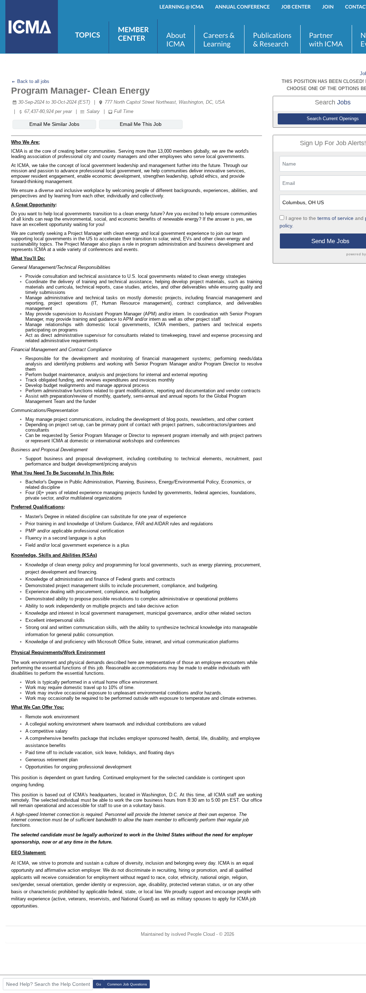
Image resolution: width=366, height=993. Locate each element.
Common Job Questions (127, 984)
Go (98, 984)
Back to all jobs (32, 81)
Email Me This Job (141, 124)
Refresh (255, 934)
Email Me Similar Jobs (54, 124)
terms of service (335, 218)
